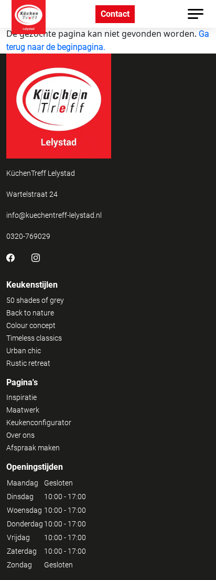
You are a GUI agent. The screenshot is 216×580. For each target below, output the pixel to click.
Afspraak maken (33, 448)
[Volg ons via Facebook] (10, 257)
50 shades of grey (35, 300)
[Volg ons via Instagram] (35, 257)
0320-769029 (28, 236)
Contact (115, 14)
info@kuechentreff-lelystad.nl (54, 215)
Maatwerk (22, 410)
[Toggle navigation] (195, 14)
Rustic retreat (28, 363)
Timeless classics (34, 338)
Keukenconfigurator (38, 422)
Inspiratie (21, 397)
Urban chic (23, 350)
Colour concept (31, 325)
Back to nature (30, 313)
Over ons (20, 435)
